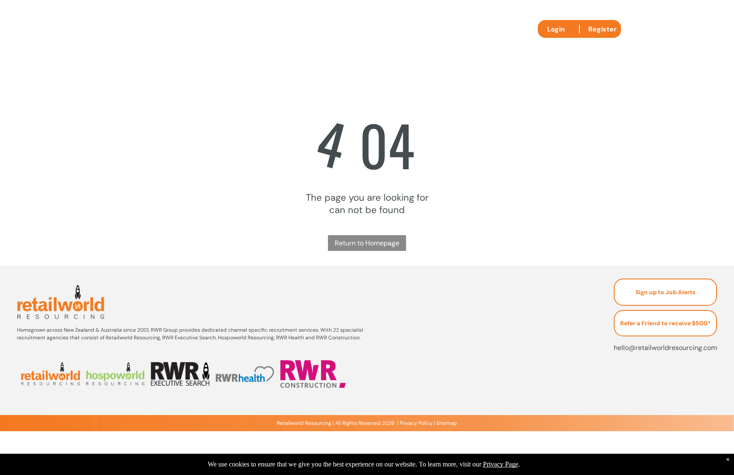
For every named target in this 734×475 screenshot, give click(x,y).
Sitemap (447, 423)
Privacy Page (500, 464)
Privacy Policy (416, 423)
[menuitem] (268, 32)
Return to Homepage (367, 243)
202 (386, 423)
